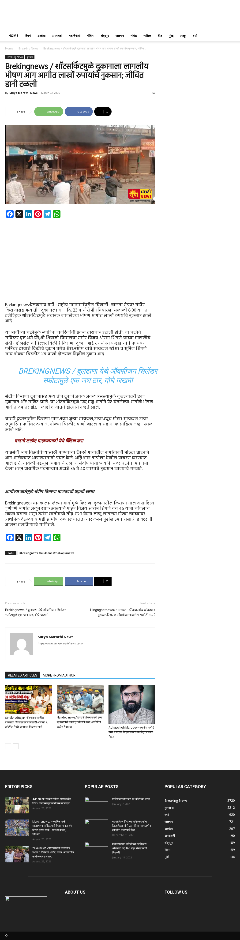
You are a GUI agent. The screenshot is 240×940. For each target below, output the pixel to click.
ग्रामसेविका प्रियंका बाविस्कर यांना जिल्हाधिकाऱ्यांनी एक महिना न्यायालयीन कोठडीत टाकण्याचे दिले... (131, 826)
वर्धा (195, 35)
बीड (160, 35)
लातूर (183, 35)
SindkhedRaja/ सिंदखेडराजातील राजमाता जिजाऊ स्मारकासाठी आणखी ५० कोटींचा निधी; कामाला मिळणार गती (27, 722)
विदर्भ (28, 35)
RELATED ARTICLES (22, 675)
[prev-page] (8, 746)
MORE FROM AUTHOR (59, 675)
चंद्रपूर (105, 35)
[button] (229, 36)
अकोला (41, 35)
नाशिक (147, 35)
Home (13, 35)
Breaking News (28, 48)
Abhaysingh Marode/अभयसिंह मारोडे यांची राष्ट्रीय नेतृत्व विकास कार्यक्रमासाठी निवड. (131, 732)
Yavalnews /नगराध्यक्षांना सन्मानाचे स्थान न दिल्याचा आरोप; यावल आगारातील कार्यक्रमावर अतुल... (53, 852)
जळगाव (120, 35)
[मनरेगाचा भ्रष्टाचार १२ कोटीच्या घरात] (96, 805)
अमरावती (57, 35)
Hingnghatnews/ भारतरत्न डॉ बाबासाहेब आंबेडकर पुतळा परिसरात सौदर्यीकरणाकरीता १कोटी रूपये (122, 612)
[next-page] (16, 746)
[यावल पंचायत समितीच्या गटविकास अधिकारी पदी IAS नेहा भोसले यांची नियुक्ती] (96, 850)
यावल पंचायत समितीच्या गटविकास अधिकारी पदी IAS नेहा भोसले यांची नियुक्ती (129, 848)
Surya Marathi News (23, 92)
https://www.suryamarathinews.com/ (60, 643)
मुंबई (171, 35)
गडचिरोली (74, 35)
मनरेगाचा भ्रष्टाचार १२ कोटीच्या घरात (131, 799)
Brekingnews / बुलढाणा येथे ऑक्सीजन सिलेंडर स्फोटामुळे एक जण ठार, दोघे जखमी (35, 612)
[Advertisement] (80, 256)
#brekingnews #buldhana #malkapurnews (46, 553)
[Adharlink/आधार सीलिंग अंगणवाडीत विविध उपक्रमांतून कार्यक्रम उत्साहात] (17, 805)
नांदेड (134, 35)
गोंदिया (90, 35)
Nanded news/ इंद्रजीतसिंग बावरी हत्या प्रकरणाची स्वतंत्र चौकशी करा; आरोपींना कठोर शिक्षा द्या (79, 722)
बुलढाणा (30, 57)
